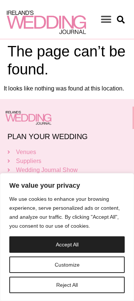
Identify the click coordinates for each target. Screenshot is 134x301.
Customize (67, 265)
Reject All (67, 285)
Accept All (67, 245)
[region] (67, 237)
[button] (106, 19)
